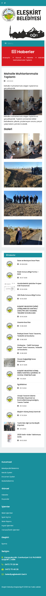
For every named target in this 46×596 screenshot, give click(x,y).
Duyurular (5, 499)
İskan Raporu (7, 521)
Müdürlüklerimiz (8, 481)
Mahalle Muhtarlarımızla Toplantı (28, 59)
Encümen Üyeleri (8, 477)
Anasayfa (6, 58)
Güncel (18, 58)
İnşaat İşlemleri (7, 526)
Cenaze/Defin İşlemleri (10, 530)
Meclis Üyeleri (7, 472)
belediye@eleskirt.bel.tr (16, 574)
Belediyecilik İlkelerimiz (10, 468)
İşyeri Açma (6, 517)
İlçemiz (4, 544)
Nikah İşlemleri (7, 513)
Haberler (30, 58)
